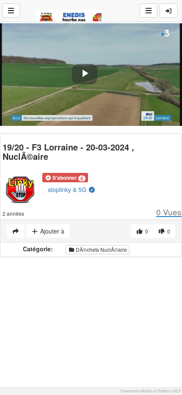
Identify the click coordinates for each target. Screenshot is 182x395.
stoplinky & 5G (68, 189)
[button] (65, 177)
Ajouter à (51, 231)
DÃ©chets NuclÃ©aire (100, 249)
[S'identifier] (169, 10)
